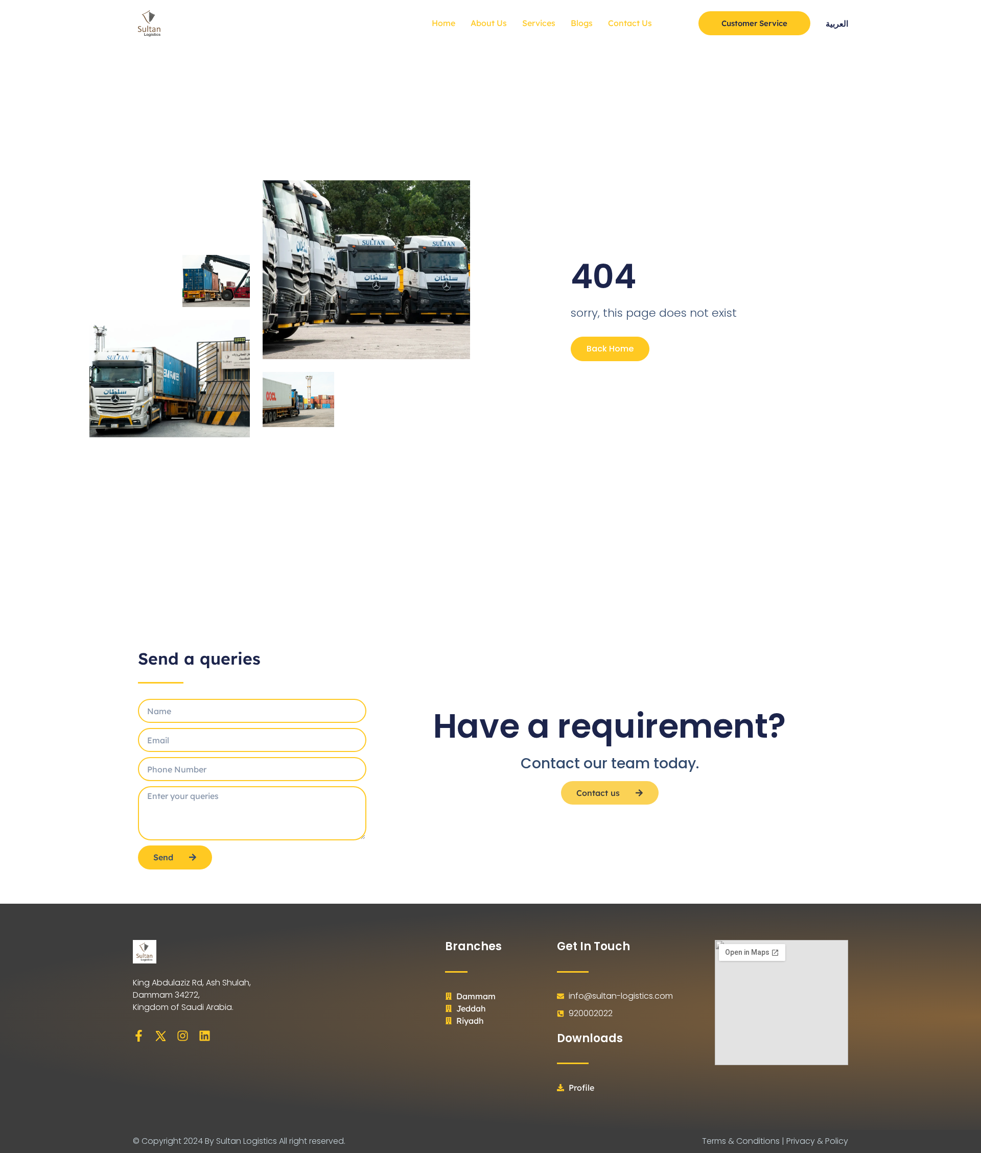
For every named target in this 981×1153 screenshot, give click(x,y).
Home (443, 23)
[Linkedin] (205, 1036)
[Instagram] (183, 1036)
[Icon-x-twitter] (161, 1036)
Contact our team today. (610, 764)
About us (489, 23)
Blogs (582, 23)
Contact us (630, 23)
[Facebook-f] (139, 1036)
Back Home (610, 349)
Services (538, 23)
